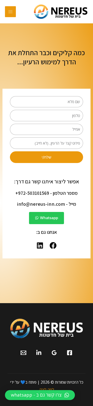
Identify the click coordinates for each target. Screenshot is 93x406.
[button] (40, 395)
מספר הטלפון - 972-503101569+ (46, 193)
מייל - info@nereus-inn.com (46, 204)
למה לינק (46, 389)
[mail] (23, 353)
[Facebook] (69, 353)
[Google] (54, 353)
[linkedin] (39, 353)
